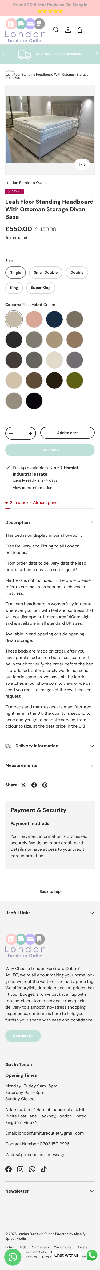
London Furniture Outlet (26, 182)
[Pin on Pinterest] (44, 785)
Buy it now (50, 449)
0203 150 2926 (55, 1144)
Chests (82, 1247)
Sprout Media (15, 1238)
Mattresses (40, 1247)
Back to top (50, 891)
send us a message (46, 1154)
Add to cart (67, 432)
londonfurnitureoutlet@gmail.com (51, 1133)
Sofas (9, 1247)
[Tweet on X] (23, 785)
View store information (32, 487)
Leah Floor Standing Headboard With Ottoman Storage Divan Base (47, 76)
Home (9, 71)
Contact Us (23, 1035)
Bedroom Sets (35, 1252)
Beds (22, 1247)
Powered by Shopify (70, 1234)
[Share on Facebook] (34, 785)
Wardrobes (62, 1247)
